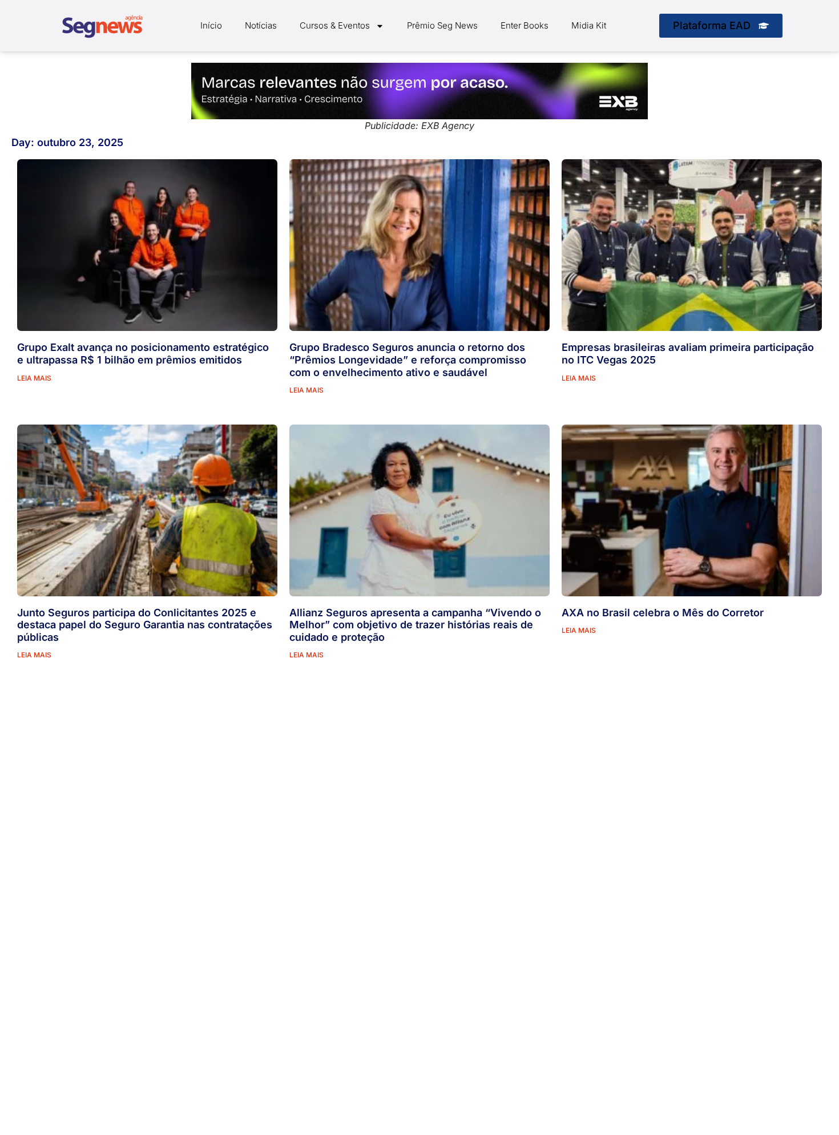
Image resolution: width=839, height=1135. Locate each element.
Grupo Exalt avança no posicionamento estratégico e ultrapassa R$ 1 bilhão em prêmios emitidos (143, 353)
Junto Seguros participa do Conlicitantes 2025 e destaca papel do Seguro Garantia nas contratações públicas (144, 625)
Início (211, 25)
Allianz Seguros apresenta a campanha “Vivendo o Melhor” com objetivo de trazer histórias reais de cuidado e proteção (415, 625)
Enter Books (524, 25)
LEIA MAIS (34, 378)
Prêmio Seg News (442, 25)
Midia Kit (588, 25)
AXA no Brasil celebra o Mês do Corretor (663, 613)
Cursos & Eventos (335, 25)
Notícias (261, 25)
